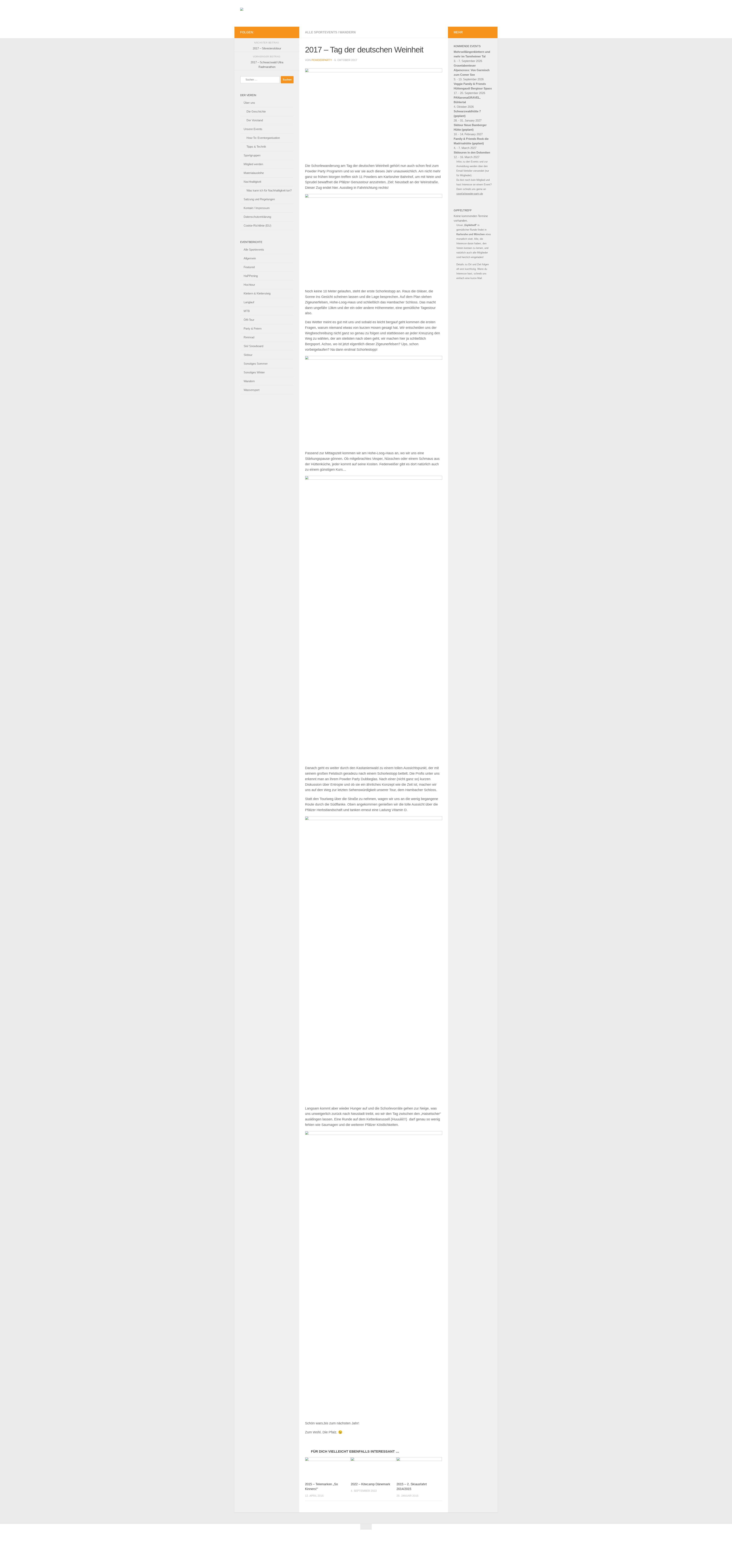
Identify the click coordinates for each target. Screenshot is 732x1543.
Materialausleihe (254, 172)
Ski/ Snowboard (253, 346)
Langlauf (249, 302)
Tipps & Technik (256, 146)
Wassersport (251, 390)
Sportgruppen (252, 155)
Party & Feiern (253, 328)
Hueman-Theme (293, 1533)
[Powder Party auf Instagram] (291, 32)
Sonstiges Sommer (256, 363)
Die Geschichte (256, 111)
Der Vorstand (254, 120)
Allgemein (250, 258)
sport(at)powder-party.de (469, 193)
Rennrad (249, 337)
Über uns (249, 102)
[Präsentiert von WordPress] (259, 1533)
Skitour (248, 354)
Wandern (348, 32)
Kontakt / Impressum (257, 208)
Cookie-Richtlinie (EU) (257, 225)
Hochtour (249, 284)
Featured (249, 267)
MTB (247, 311)
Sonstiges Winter (254, 372)
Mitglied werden (253, 164)
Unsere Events (253, 129)
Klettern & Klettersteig (257, 293)
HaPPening (251, 275)
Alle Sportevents (321, 32)
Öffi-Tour (249, 319)
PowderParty (321, 60)
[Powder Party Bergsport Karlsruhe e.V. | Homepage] (313, 13)
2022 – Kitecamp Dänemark (370, 1484)
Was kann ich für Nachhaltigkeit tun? (269, 190)
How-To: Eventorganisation (263, 137)
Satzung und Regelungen (259, 199)
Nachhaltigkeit (252, 181)
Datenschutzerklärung (257, 216)
